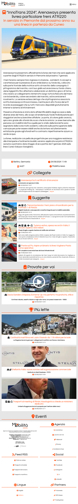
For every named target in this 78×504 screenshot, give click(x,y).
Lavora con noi (59, 434)
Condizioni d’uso (58, 449)
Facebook (59, 465)
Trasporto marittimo (20, 474)
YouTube (59, 460)
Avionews (59, 490)
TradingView (59, 500)
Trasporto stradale (21, 465)
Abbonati (59, 439)
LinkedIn (59, 479)
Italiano (20, 495)
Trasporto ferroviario (20, 469)
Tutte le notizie (21, 460)
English (20, 490)
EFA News (59, 495)
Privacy (58, 444)
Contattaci (59, 430)
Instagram (58, 469)
